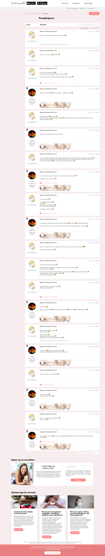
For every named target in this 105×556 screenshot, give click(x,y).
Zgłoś (97, 31)
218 (88, 24)
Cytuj (89, 31)
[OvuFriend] (17, 4)
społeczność (88, 3)
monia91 (32, 98)
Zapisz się (78, 480)
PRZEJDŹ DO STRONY (52, 553)
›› (97, 24)
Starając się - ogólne (35, 13)
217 (85, 24)
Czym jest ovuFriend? (72, 8)
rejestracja (82, 8)
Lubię (93, 31)
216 (83, 24)
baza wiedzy (76, 3)
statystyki (65, 3)
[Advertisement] (17, 32)
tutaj (71, 475)
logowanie (91, 8)
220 (92, 24)
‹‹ (78, 24)
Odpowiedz (94, 13)
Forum (26, 13)
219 (90, 24)
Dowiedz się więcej (55, 549)
